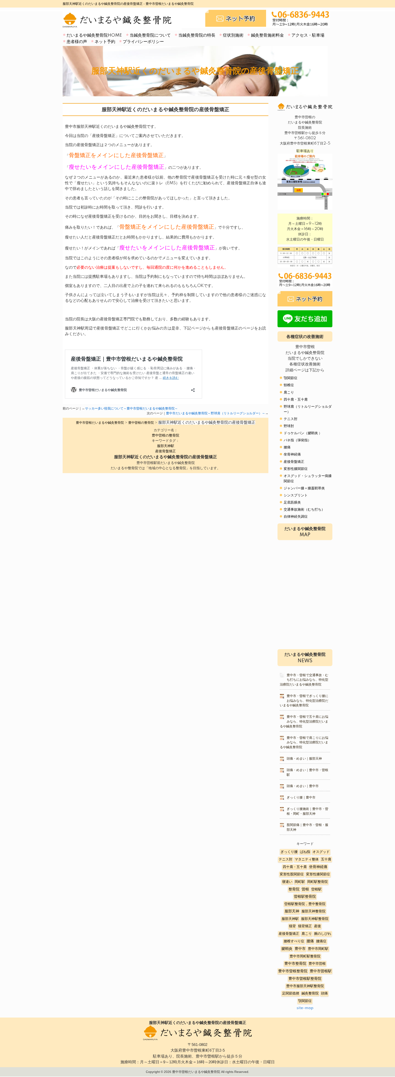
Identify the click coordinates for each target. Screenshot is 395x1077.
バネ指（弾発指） (297, 440)
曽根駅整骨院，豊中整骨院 (305, 904)
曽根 (305, 889)
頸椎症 (289, 385)
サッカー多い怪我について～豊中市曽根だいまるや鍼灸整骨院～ (131, 408)
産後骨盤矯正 (165, 451)
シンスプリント (296, 495)
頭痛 (324, 993)
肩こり (289, 392)
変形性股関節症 (292, 874)
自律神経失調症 (296, 517)
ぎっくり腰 (289, 852)
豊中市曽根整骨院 (292, 971)
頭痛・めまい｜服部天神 (304, 759)
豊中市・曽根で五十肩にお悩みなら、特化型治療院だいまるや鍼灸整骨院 (304, 721)
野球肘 (289, 426)
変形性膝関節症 (296, 469)
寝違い (287, 882)
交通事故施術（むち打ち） (304, 510)
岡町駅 (300, 882)
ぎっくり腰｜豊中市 (301, 797)
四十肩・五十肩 (296, 400)
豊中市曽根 (317, 964)
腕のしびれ (322, 934)
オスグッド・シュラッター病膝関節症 (308, 478)
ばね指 (305, 852)
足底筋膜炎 (292, 502)
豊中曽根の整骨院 (165, 435)
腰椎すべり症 (294, 941)
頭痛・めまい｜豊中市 (303, 786)
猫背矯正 (305, 926)
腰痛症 (321, 941)
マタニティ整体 (307, 859)
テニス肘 (290, 419)
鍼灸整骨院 (310, 993)
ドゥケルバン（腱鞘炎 (301, 433)
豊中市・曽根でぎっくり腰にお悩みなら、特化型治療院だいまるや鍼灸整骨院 (304, 700)
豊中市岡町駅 (318, 949)
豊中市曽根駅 (321, 971)
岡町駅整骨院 (317, 882)
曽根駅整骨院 (305, 897)
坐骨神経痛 (292, 454)
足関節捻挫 (290, 993)
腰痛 (287, 447)
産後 (317, 926)
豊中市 (300, 949)
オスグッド (321, 852)
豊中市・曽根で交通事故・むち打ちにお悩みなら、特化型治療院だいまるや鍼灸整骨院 (304, 680)
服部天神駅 (165, 446)
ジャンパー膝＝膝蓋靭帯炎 (304, 488)
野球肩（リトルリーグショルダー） (308, 409)
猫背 (292, 926)
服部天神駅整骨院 (314, 919)
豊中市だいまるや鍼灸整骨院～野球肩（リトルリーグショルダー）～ (215, 413)
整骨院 (293, 889)
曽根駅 (316, 889)
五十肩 (326, 859)
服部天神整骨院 (314, 911)
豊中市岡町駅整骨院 (305, 956)
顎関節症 (290, 378)
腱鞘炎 (286, 949)
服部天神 (292, 911)
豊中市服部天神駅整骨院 (305, 986)
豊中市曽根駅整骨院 (304, 979)
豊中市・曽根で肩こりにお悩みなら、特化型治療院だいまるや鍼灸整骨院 (304, 742)
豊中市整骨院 (295, 964)
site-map (304, 1008)
